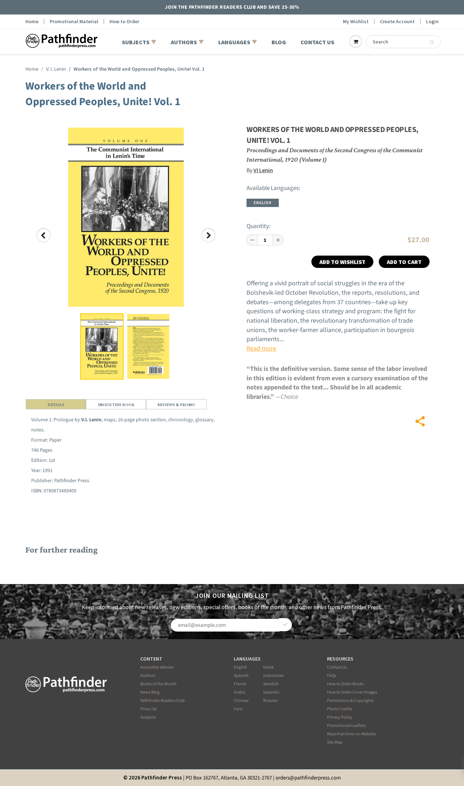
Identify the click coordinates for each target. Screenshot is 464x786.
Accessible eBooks (157, 667)
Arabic (239, 692)
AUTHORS (184, 42)
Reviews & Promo (176, 404)
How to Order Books (345, 684)
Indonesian (273, 676)
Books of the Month (158, 684)
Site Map (335, 742)
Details (55, 404)
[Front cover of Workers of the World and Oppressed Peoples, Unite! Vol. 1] (126, 217)
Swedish (271, 684)
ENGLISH (263, 202)
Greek (268, 667)
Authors (147, 676)
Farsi (238, 709)
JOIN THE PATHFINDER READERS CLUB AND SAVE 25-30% (232, 7)
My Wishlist (356, 21)
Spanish (241, 676)
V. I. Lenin (56, 69)
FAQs (331, 676)
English (240, 667)
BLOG (279, 42)
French (240, 684)
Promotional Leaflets (346, 726)
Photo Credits (339, 709)
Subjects (148, 717)
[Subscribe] (285, 624)
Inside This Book (116, 404)
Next (210, 242)
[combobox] (403, 41)
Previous (44, 242)
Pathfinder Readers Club (162, 701)
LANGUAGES (234, 42)
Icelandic (271, 692)
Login (432, 21)
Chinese (241, 701)
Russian (270, 701)
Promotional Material (74, 21)
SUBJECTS (135, 42)
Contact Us (337, 667)
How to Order (124, 21)
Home (31, 21)
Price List (148, 709)
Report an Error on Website (351, 734)
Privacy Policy (339, 717)
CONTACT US (317, 42)
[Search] (432, 42)
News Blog (150, 692)
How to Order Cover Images (352, 692)
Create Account (397, 21)
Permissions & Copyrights (350, 701)
